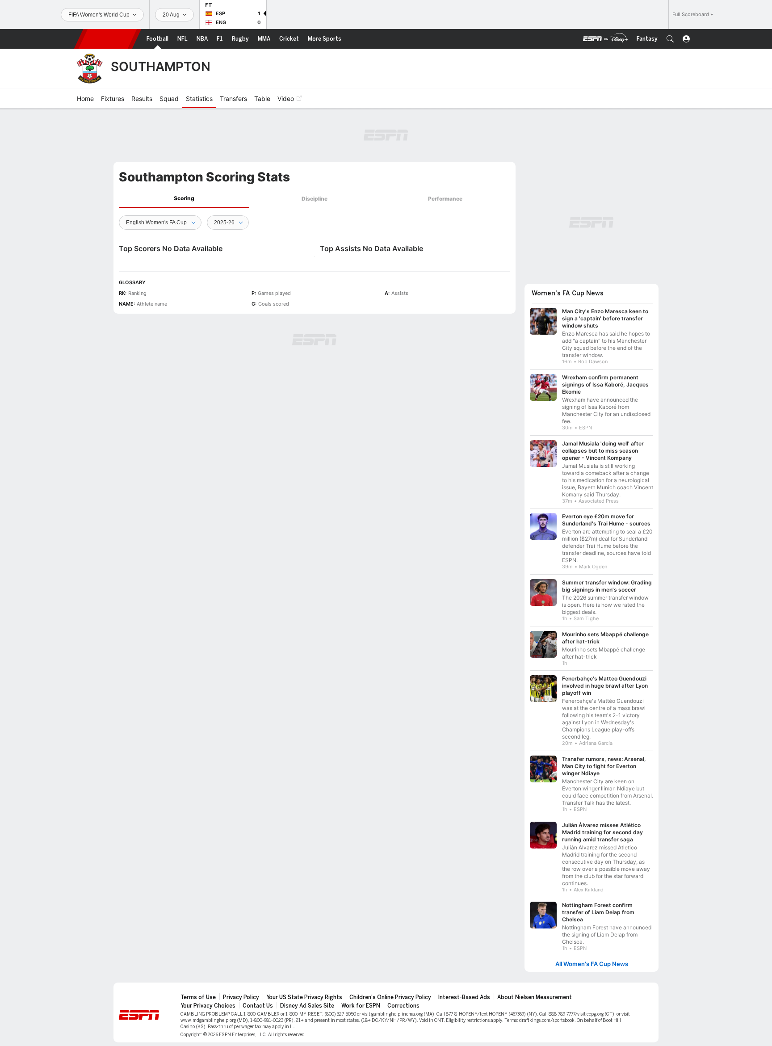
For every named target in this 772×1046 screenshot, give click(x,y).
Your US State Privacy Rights (304, 997)
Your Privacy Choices (207, 1006)
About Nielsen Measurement (534, 997)
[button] (670, 38)
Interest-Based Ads (464, 997)
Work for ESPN (360, 1006)
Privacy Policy (241, 997)
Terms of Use (198, 997)
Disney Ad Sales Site (307, 1006)
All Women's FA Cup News (591, 964)
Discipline (314, 198)
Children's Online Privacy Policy (390, 997)
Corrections (403, 1006)
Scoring (184, 198)
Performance (445, 198)
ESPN (107, 39)
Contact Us (258, 1006)
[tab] (184, 198)
